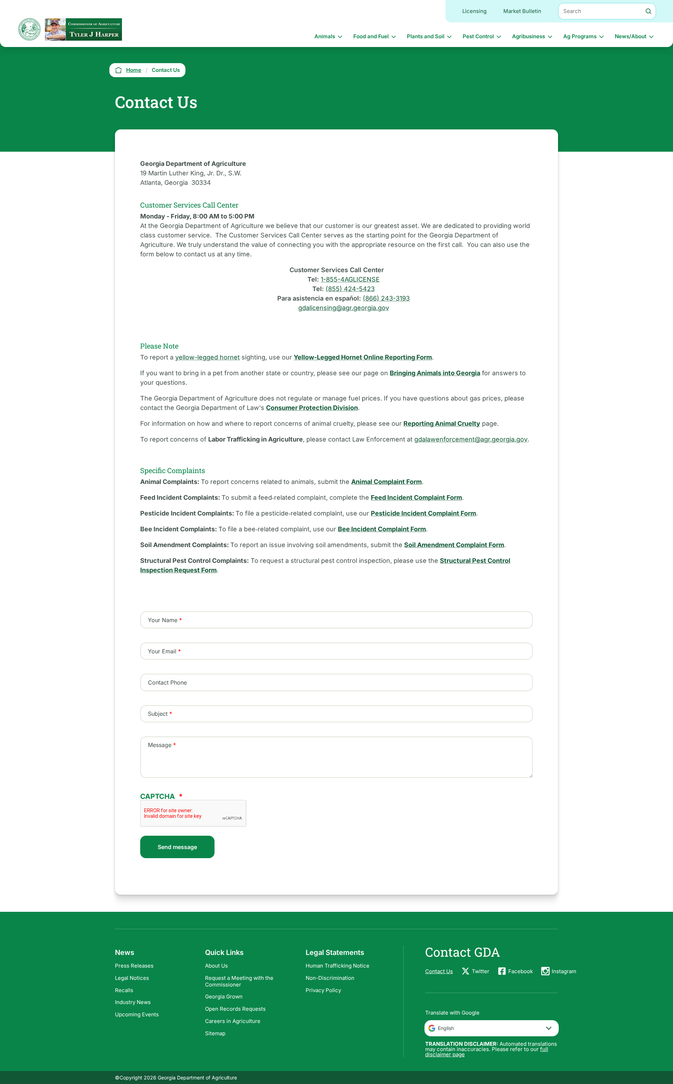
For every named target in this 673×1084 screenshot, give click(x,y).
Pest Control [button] (478, 36)
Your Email (162, 651)
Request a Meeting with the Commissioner (239, 981)
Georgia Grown (224, 996)
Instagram (564, 971)
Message (159, 744)
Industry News (133, 1002)
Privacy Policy (323, 990)
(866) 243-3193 (386, 298)
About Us (216, 965)
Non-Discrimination (330, 978)
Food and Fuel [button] (371, 36)
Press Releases (134, 965)
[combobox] (491, 1028)
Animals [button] (324, 36)
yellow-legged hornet (207, 357)
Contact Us (439, 971)
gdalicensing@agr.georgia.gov (343, 307)
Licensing (474, 11)
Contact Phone (167, 682)
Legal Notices (132, 978)
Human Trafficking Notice (337, 965)
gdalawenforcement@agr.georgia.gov (471, 439)
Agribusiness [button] (528, 36)
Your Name (162, 620)
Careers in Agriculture (232, 1021)
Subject (158, 713)
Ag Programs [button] (580, 36)
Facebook (520, 971)
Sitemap (215, 1033)
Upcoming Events (137, 1014)
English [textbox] (446, 1028)
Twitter (480, 971)
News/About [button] (630, 36)
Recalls (124, 990)
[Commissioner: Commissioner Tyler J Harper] (83, 29)
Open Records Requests (235, 1008)
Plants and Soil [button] (425, 36)
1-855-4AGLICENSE (350, 279)
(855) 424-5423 (350, 288)
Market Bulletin (522, 11)
